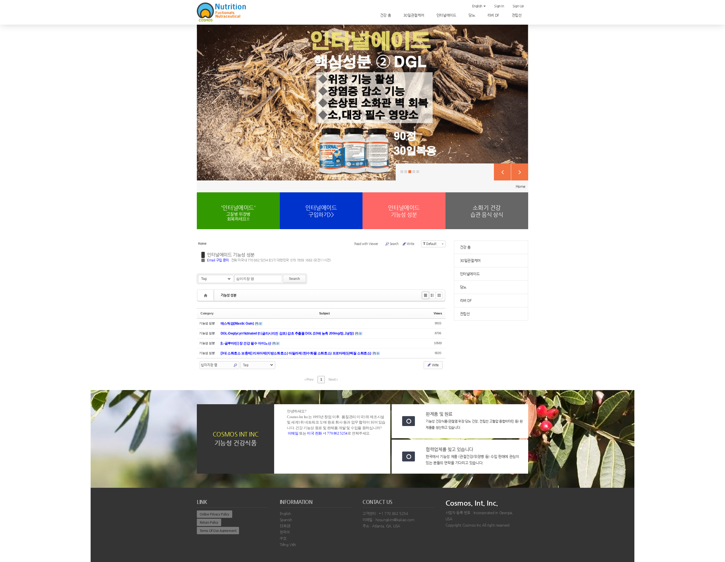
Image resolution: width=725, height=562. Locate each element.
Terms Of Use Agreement (218, 531)
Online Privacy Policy (214, 514)
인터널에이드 (446, 15)
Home (520, 186)
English (477, 6)
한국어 (285, 532)
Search (394, 244)
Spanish (286, 520)
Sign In (499, 6)
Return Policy (209, 522)
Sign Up (518, 6)
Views (438, 313)
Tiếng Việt (288, 544)
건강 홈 (386, 15)
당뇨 (472, 15)
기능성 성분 (228, 295)
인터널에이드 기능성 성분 (231, 254)
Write (410, 244)
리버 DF (493, 15)
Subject (324, 313)
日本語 (285, 526)
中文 (283, 538)
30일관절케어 (414, 15)
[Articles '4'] (206, 295)
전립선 (517, 15)
